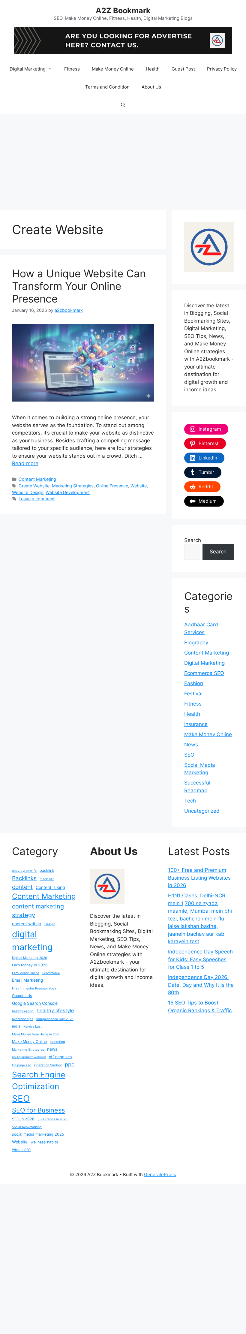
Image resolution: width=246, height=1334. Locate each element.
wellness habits (44, 1142)
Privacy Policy (222, 69)
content (22, 886)
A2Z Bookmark (123, 10)
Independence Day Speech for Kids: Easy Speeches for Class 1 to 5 (200, 959)
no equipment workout (29, 1057)
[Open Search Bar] (123, 105)
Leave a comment (37, 498)
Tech (190, 801)
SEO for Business (38, 1110)
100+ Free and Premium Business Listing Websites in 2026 (199, 877)
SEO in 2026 (23, 1119)
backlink (47, 870)
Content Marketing (37, 479)
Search (192, 540)
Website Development (68, 492)
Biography (196, 643)
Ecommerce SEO (204, 673)
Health (153, 69)
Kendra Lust (32, 1026)
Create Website (34, 485)
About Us (151, 87)
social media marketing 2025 (38, 1134)
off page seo (60, 1057)
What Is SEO (21, 1150)
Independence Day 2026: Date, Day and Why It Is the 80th (201, 984)
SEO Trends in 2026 (53, 1119)
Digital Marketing (28, 69)
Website (138, 485)
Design (49, 924)
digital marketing (32, 940)
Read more (25, 463)
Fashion (193, 683)
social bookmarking (27, 1127)
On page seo (21, 1065)
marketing (57, 1042)
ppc (69, 1064)
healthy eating (23, 1011)
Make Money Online (113, 69)
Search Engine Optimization (38, 1080)
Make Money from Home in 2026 (36, 1034)
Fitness (72, 69)
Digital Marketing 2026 (29, 958)
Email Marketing (27, 980)
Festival (193, 694)
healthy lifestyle (55, 1010)
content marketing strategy (38, 911)
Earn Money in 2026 (30, 965)
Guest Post (183, 69)
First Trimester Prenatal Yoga (34, 988)
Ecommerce (51, 973)
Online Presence (112, 485)
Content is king (50, 887)
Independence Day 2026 (55, 1019)
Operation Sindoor (48, 1065)
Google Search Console (35, 1003)
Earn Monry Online (25, 973)
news (52, 1049)
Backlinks (24, 878)
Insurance (196, 724)
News (191, 745)
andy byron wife (24, 871)
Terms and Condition (107, 87)
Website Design (27, 492)
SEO (189, 755)
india (16, 1026)
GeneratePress (160, 1174)
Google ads (22, 995)
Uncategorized (202, 811)
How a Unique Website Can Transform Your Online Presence (79, 286)
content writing (26, 923)
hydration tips (22, 1019)
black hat (47, 879)
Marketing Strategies (73, 485)
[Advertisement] (123, 159)
